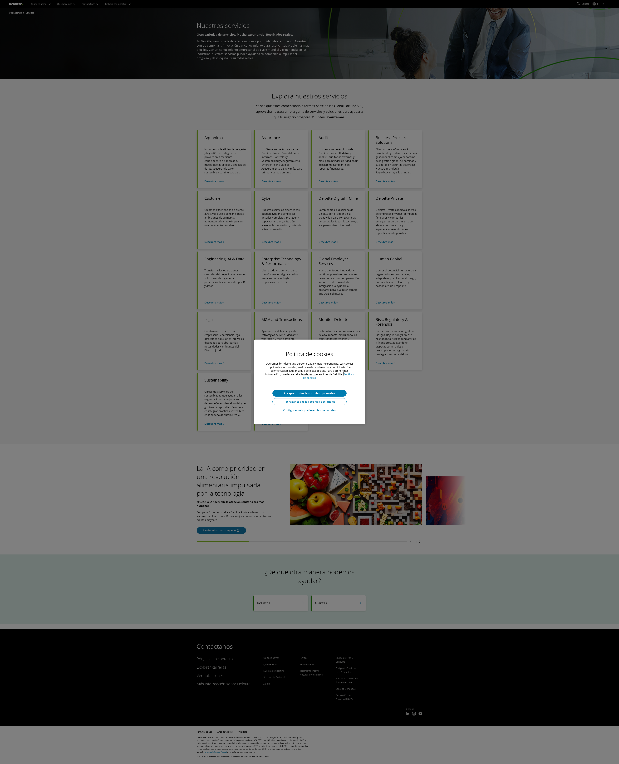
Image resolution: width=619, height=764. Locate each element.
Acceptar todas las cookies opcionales (309, 393)
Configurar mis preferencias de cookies (309, 410)
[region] (309, 382)
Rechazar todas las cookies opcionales (309, 401)
